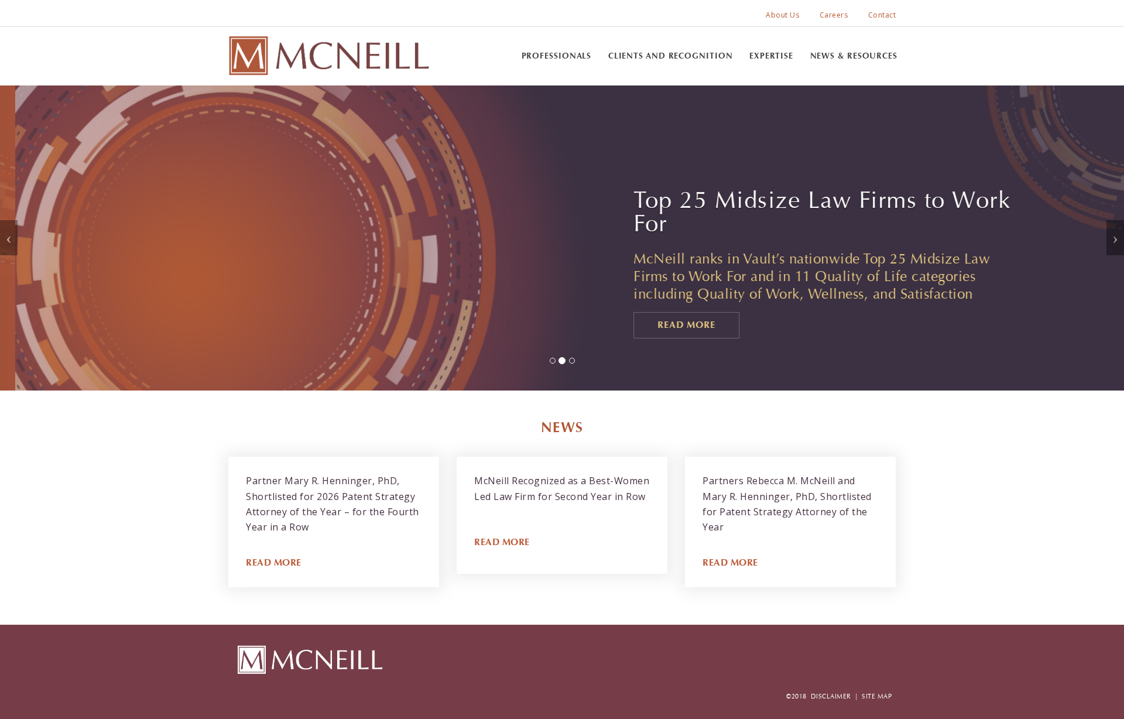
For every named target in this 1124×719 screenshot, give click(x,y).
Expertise (771, 56)
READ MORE (273, 562)
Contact (882, 15)
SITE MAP (877, 696)
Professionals (557, 56)
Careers (834, 15)
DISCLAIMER (831, 696)
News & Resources (853, 56)
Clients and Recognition (670, 56)
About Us (782, 15)
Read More (671, 324)
